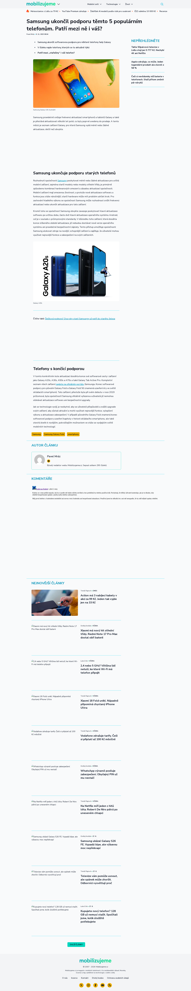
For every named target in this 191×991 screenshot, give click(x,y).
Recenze (163, 11)
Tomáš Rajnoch (86, 591)
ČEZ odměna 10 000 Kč (145, 11)
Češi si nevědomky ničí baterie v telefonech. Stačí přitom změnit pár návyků (147, 79)
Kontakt (84, 978)
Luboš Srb (84, 661)
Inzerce (74, 978)
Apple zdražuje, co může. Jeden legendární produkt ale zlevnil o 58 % (147, 64)
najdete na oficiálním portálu (70, 384)
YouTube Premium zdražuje (74, 11)
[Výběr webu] (58, 4)
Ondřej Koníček (86, 626)
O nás (65, 978)
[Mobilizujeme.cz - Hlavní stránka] (41, 4)
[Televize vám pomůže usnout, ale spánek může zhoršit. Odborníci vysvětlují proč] (55, 883)
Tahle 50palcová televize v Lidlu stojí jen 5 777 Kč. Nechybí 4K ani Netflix (147, 50)
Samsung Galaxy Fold (54, 434)
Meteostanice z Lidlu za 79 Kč (44, 11)
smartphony (73, 434)
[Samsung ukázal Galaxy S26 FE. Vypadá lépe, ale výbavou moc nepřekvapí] (55, 848)
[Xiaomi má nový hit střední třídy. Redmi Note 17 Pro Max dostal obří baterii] (55, 638)
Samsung (62, 180)
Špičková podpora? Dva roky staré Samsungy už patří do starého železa (80, 318)
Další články (76, 944)
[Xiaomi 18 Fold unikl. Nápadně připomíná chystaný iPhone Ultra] (55, 708)
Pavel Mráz (30, 34)
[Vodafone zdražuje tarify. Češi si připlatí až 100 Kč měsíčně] (55, 743)
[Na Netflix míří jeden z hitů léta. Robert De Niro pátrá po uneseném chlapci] (55, 813)
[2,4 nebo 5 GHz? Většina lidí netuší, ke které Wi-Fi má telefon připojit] (55, 673)
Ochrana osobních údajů (118, 978)
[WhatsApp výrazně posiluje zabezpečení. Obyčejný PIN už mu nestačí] (55, 778)
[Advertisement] (76, 149)
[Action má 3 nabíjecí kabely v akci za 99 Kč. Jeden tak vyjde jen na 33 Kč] (55, 603)
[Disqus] (95, 512)
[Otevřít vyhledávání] (162, 4)
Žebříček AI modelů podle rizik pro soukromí (110, 11)
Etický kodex (98, 978)
